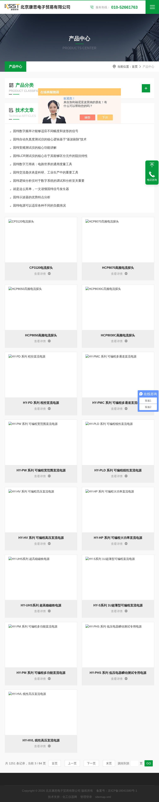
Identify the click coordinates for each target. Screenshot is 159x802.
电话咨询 (152, 179)
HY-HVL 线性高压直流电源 (41, 740)
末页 (109, 763)
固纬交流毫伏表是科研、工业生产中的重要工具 (45, 172)
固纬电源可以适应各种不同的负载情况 (39, 205)
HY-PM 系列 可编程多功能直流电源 (41, 672)
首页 (135, 66)
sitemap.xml (103, 796)
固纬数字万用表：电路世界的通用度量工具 (42, 164)
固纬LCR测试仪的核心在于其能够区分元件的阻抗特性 (50, 156)
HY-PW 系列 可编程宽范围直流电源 (41, 470)
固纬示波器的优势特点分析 (31, 197)
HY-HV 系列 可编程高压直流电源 (41, 537)
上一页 (72, 763)
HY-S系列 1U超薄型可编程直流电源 (118, 605)
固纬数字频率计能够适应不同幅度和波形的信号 (45, 131)
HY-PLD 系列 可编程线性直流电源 (118, 470)
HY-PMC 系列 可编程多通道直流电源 (117, 402)
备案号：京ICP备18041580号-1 (116, 790)
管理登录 (86, 796)
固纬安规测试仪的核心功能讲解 (35, 147)
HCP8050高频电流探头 (41, 335)
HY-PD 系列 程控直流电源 (41, 402)
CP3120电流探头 (41, 267)
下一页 (91, 763)
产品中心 (15, 66)
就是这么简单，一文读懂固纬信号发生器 (41, 189)
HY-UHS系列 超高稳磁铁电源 (41, 605)
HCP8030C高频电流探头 (118, 335)
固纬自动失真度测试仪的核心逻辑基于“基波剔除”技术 (50, 139)
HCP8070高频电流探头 (118, 267)
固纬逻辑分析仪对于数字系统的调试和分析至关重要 (48, 180)
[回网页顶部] (152, 165)
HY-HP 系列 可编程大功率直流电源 (118, 537)
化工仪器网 (70, 796)
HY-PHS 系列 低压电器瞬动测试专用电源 (118, 672)
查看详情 (40, 273)
